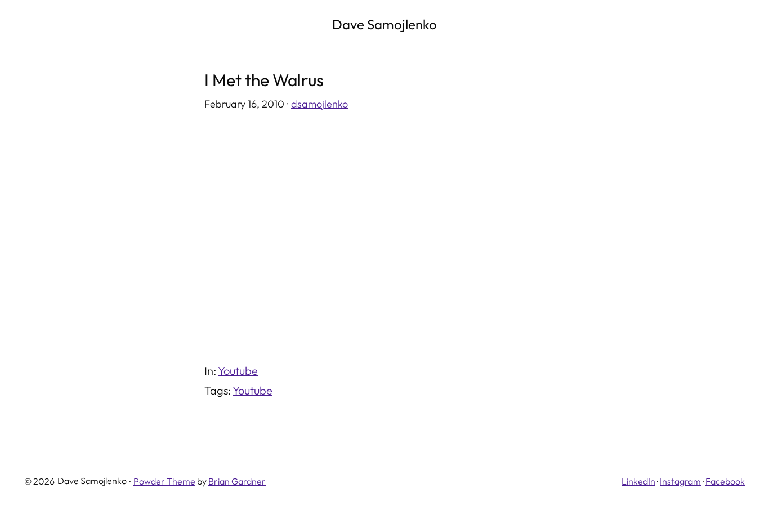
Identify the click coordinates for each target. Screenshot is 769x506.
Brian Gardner (237, 481)
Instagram (680, 481)
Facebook (725, 481)
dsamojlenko (319, 103)
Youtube (238, 371)
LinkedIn (638, 481)
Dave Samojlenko (384, 24)
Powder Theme (164, 481)
